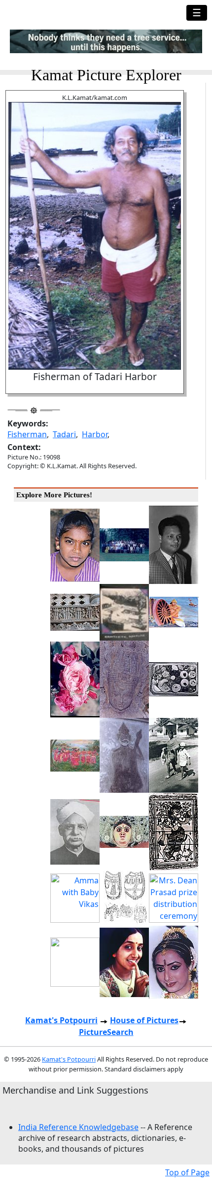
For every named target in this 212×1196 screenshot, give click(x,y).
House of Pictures (144, 1020)
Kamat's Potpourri (61, 1020)
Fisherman (27, 434)
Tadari (64, 434)
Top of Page (187, 1172)
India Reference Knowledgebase (78, 1127)
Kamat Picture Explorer (106, 75)
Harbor (94, 434)
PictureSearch (106, 1032)
